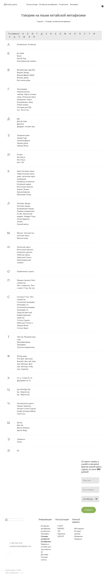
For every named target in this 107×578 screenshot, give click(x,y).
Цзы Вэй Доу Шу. (24, 389)
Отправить (88, 510)
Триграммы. (21, 345)
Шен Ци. (20, 425)
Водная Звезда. (23, 72)
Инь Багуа (21, 157)
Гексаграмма (22, 89)
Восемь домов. (23, 78)
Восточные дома (23, 80)
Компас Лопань (23, 189)
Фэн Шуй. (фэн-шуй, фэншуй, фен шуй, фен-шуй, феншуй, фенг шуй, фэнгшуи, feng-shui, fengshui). (26, 364)
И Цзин (20, 155)
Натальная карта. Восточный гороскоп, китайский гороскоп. (25, 249)
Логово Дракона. (23, 219)
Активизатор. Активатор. (26, 44)
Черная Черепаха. (24, 406)
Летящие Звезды (23, 203)
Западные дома (23, 135)
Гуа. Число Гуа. (23, 110)
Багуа (19, 56)
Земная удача (22, 143)
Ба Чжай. (20, 53)
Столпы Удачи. (23, 328)
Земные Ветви (22, 146)
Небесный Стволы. (24, 257)
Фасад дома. (22, 356)
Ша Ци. (20, 423)
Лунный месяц (22, 224)
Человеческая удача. (25, 403)
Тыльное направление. (26, 347)
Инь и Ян (20, 162)
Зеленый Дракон (23, 141)
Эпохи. (19, 442)
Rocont (21, 573)
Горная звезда (22, 105)
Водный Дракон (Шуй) (25, 75)
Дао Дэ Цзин (22, 121)
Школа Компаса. (23, 428)
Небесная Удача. (23, 255)
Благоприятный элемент (26, 61)
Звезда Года (22, 138)
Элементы (21, 439)
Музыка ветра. (22, 238)
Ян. (18, 451)
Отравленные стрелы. (25, 271)
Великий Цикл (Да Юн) (26, 70)
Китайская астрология (25, 182)
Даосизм (20, 124)
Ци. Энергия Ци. (23, 392)
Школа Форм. (22, 430)
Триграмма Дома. (24, 342)
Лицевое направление (25, 211)
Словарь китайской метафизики (57, 21)
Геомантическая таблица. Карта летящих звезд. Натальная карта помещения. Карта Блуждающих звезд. (26, 97)
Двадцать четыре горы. (26, 127)
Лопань (20, 222)
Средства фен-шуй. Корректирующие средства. (24, 315)
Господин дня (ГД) (24, 107)
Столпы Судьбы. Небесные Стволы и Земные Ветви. (25, 322)
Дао (18, 119)
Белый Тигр (21, 58)
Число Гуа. (21, 414)
